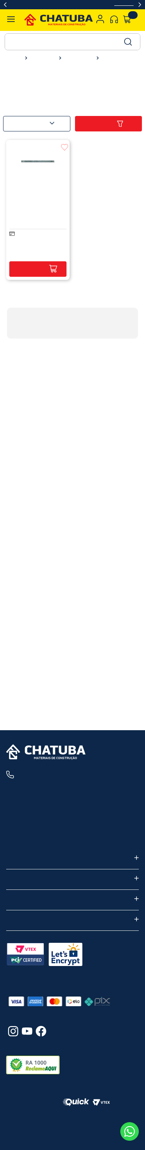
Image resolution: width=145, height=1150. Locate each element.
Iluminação (42, 58)
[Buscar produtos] (127, 42)
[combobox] (72, 41)
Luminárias (78, 58)
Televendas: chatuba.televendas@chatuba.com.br (71, 838)
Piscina (111, 58)
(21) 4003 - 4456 (51, 774)
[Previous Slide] (5, 5)
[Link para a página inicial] (14, 58)
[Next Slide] (139, 5)
